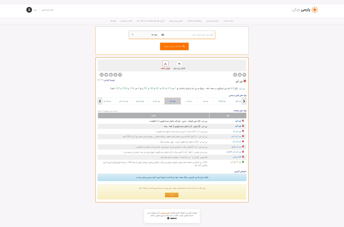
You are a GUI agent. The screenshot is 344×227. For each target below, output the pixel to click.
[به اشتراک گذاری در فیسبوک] (120, 75)
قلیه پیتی (237, 156)
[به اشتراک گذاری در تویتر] (115, 75)
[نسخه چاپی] (240, 75)
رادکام (152, 215)
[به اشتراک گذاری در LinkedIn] (111, 75)
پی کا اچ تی (235, 162)
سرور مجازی (160, 215)
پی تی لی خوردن (233, 151)
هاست (176, 215)
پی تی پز (156, 100)
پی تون (238, 100)
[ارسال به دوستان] (235, 75)
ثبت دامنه (169, 215)
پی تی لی (107, 100)
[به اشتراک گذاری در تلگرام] (106, 75)
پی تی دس (123, 100)
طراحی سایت (184, 215)
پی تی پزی (140, 100)
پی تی (172, 100)
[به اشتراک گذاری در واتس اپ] (102, 75)
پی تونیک (221, 100)
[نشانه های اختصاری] (244, 75)
